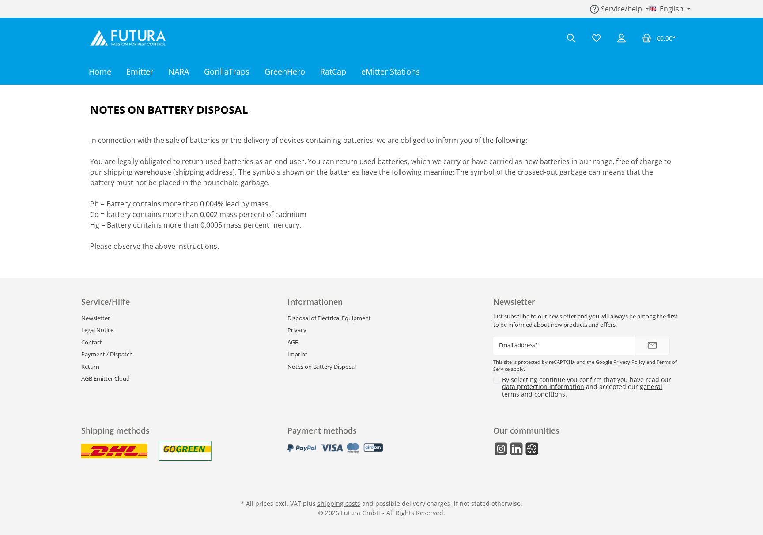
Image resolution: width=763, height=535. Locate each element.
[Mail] (532, 448)
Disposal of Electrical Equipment (329, 318)
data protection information (543, 386)
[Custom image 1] (114, 451)
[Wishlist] (596, 38)
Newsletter (95, 318)
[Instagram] (501, 448)
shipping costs (338, 503)
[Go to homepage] (129, 37)
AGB (292, 342)
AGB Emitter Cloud (105, 378)
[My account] (621, 38)
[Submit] (652, 346)
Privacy (296, 330)
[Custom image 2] (185, 451)
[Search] (571, 38)
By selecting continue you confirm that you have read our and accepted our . (586, 387)
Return (90, 366)
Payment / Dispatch (107, 354)
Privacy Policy (629, 362)
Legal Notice (97, 330)
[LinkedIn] (516, 448)
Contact (91, 342)
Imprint (297, 354)
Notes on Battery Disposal (321, 366)
